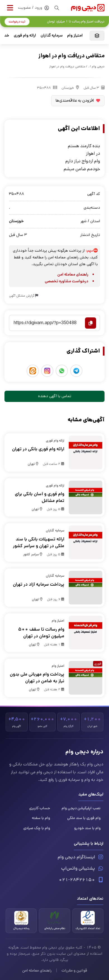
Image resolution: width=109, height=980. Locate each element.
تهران (31, 463)
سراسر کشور (31, 554)
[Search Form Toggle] (56, 7)
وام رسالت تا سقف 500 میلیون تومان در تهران (41, 632)
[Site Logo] (88, 7)
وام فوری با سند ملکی (84, 818)
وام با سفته (41, 818)
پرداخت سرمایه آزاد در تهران (38, 584)
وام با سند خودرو (87, 828)
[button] (10, 7)
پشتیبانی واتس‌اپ (78, 868)
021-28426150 (77, 880)
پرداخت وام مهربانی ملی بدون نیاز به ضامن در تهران (37, 677)
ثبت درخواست (17, 22)
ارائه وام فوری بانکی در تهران (38, 449)
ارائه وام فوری (25, 35)
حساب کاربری (39, 808)
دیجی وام (98, 66)
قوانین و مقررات (74, 970)
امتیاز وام (75, 35)
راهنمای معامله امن (72, 274)
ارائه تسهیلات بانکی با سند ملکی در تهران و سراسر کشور (38, 542)
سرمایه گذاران (52, 35)
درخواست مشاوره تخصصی (66, 281)
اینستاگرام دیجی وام (76, 857)
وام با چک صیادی (36, 828)
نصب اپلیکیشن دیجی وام (81, 808)
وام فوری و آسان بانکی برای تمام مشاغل (39, 497)
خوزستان (67, 87)
